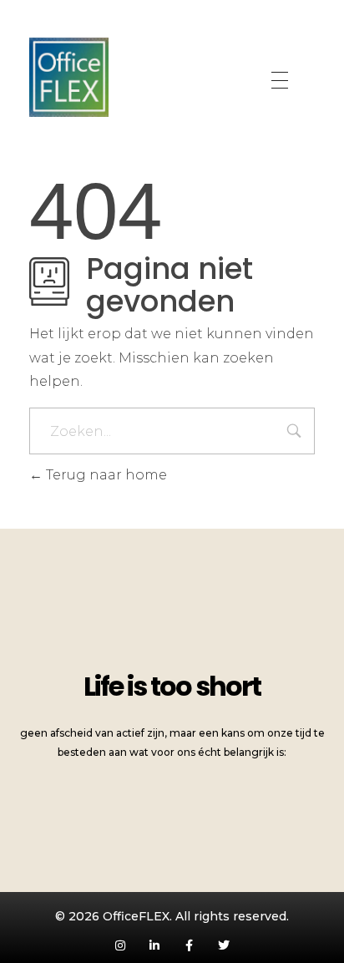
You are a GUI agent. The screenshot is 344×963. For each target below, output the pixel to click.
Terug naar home (105, 475)
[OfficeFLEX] (69, 77)
